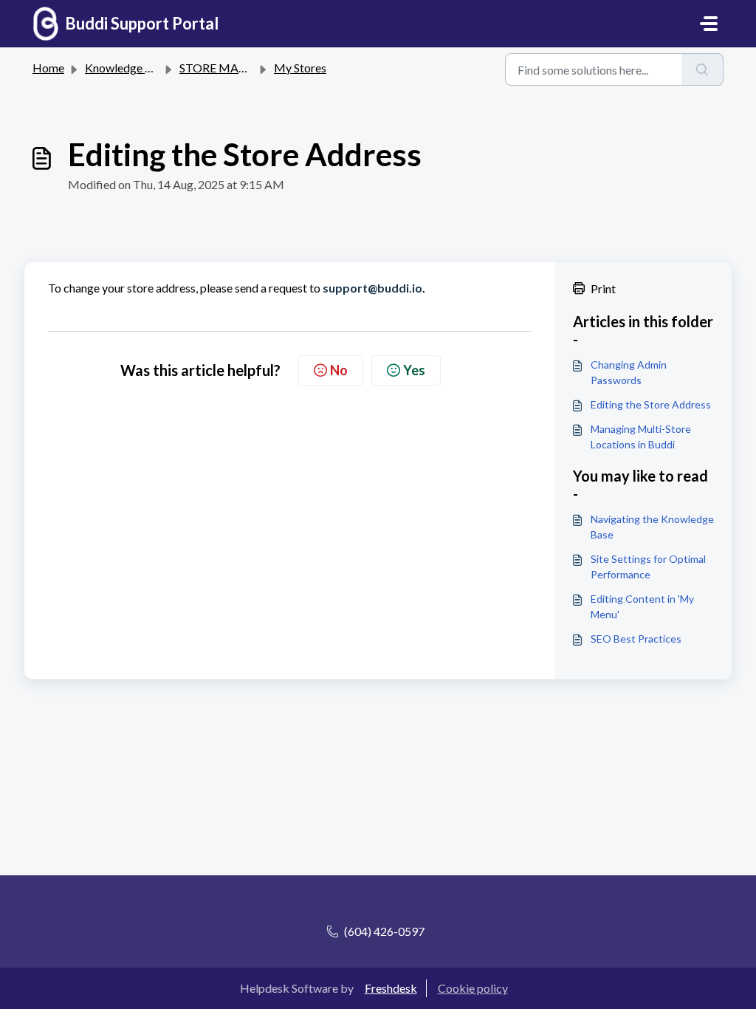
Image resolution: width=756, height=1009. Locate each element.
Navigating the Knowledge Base (652, 527)
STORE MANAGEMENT (243, 68)
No (339, 370)
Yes (414, 370)
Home (48, 68)
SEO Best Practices (636, 638)
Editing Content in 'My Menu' (642, 606)
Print (603, 288)
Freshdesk (391, 988)
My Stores (300, 68)
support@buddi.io (372, 288)
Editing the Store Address (651, 404)
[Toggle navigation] (709, 23)
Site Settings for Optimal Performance (648, 567)
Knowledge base (127, 68)
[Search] (702, 69)
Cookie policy (473, 988)
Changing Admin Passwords (629, 372)
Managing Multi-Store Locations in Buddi (641, 437)
